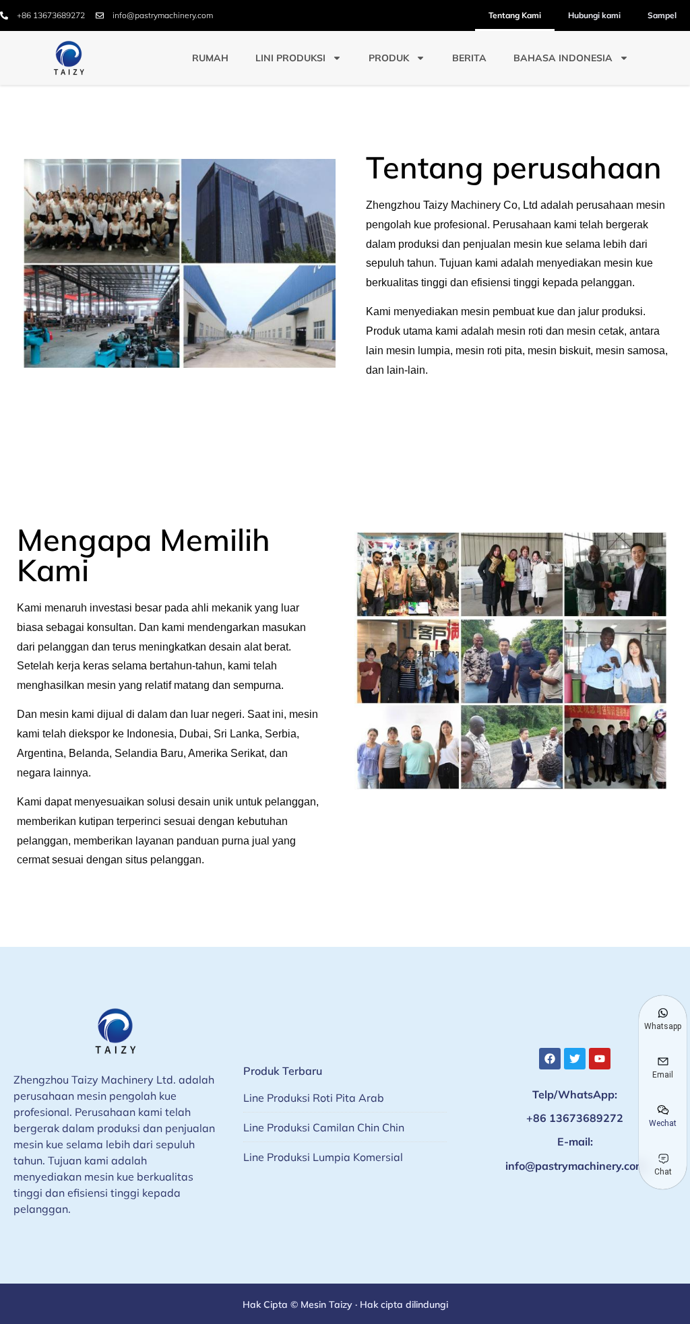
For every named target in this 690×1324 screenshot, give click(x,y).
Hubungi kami (594, 15)
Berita (469, 58)
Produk (389, 58)
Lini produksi (290, 58)
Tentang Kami (515, 15)
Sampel (662, 15)
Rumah (210, 58)
